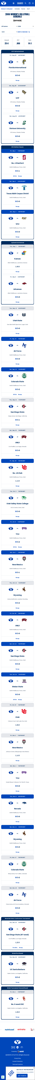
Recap (17, 80)
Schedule (17, 9)
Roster (23, 9)
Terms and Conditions (17, 1064)
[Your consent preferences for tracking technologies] (2, 1077)
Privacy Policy (17, 1058)
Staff (28, 9)
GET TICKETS (23, 1076)
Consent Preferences (17, 1061)
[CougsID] (13, 3)
